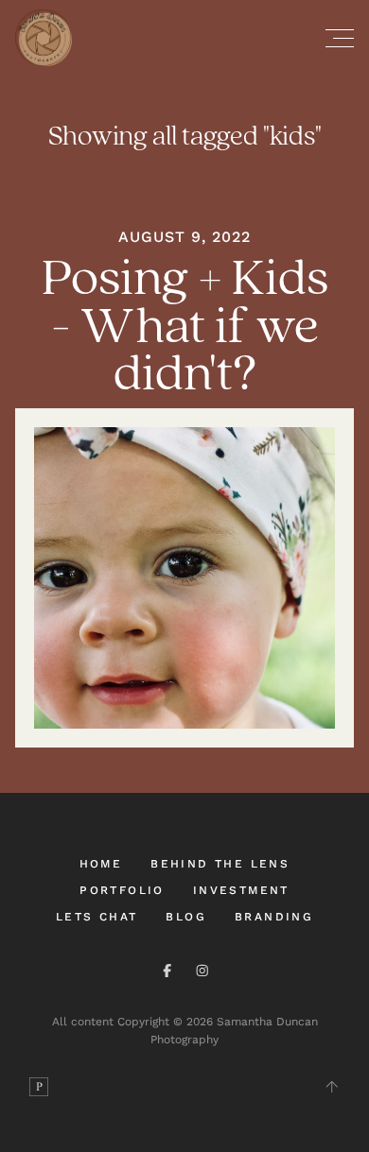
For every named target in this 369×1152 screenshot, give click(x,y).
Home (101, 863)
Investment (241, 890)
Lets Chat (97, 916)
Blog (186, 916)
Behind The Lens (220, 863)
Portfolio (122, 890)
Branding (274, 916)
